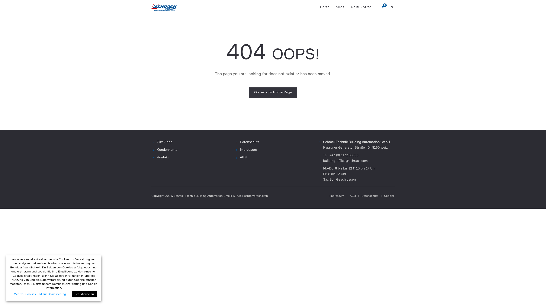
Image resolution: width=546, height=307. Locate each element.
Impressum (248, 149)
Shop (340, 7)
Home (325, 7)
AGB (243, 157)
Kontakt (163, 157)
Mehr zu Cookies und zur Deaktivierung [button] (40, 294)
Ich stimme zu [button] (85, 294)
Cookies (389, 196)
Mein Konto (361, 7)
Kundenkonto (167, 149)
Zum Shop (164, 142)
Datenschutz (249, 142)
